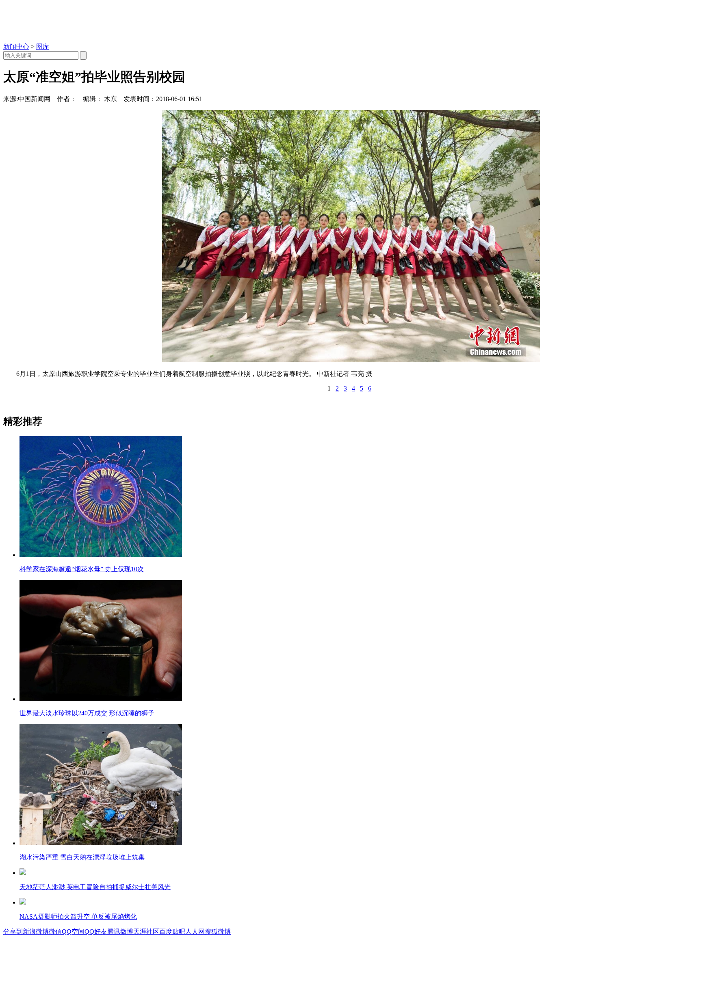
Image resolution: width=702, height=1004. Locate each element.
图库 (42, 46)
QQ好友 (95, 931)
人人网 (195, 931)
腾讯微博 (120, 931)
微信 (55, 931)
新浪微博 (36, 931)
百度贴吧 (172, 931)
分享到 (13, 931)
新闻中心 (16, 46)
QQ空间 (73, 931)
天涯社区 (146, 931)
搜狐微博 (218, 931)
